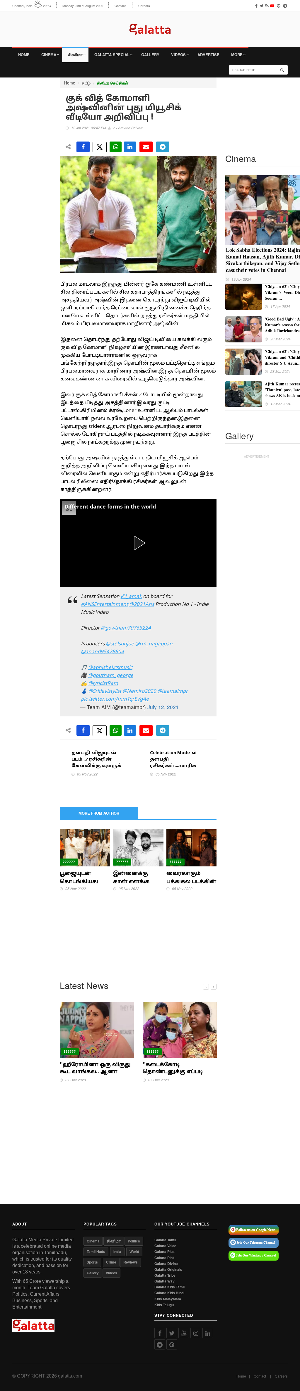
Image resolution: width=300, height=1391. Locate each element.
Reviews (130, 1262)
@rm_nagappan (154, 644)
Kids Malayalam (167, 1299)
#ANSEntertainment (104, 604)
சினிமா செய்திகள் (112, 83)
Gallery (150, 54)
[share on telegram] (162, 147)
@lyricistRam (103, 683)
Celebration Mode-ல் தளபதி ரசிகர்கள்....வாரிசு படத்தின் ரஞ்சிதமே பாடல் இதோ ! (175, 766)
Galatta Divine (166, 1263)
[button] (138, 543)
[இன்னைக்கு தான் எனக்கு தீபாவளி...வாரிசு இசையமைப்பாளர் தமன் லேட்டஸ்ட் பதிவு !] (138, 847)
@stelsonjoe (120, 644)
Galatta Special (111, 54)
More (237, 54)
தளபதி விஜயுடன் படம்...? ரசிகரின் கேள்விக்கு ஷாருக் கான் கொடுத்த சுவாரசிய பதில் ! (96, 766)
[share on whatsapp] (116, 147)
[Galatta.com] (150, 25)
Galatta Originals (168, 1269)
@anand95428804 (102, 652)
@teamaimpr (172, 691)
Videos (178, 54)
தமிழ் (86, 83)
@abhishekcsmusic (110, 668)
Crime (111, 1262)
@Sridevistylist (104, 691)
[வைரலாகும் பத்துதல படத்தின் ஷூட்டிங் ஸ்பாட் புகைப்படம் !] (191, 847)
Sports (92, 1262)
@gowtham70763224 (126, 628)
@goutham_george (110, 676)
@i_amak (131, 597)
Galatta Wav (164, 1281)
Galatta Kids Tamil (169, 1287)
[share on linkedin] (130, 147)
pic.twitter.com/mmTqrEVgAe (115, 699)
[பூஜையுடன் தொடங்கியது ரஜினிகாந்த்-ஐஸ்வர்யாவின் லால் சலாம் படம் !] (85, 847)
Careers (144, 6)
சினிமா (75, 54)
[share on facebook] (83, 147)
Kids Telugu (164, 1304)
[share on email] (146, 147)
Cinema (48, 54)
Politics (134, 1241)
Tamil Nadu (96, 1251)
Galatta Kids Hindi (169, 1292)
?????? (69, 861)
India (117, 1251)
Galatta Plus (164, 1251)
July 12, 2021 (163, 707)
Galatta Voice (165, 1245)
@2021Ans (141, 604)
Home (24, 54)
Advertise (208, 54)
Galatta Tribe (164, 1275)
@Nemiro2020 (139, 691)
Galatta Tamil (165, 1239)
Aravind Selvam (130, 127)
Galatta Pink (164, 1257)
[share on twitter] (100, 147)
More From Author (99, 813)
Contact (120, 6)
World (134, 1251)
